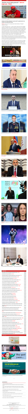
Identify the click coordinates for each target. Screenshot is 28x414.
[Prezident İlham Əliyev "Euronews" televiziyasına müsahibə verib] (14, 190)
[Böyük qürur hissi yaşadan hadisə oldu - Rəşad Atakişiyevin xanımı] (14, 123)
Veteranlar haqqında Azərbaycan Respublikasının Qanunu (9, 392)
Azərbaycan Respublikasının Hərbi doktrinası (7, 383)
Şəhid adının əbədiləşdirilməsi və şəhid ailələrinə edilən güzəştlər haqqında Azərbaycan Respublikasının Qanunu (12, 390)
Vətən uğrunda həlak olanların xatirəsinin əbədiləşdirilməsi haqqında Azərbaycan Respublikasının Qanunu (13, 384)
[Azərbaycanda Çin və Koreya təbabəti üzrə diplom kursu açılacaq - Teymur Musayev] (14, 101)
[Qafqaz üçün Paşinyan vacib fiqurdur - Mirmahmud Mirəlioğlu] (14, 167)
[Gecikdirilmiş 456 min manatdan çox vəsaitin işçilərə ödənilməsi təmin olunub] (14, 368)
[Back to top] (26, 412)
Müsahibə (14, 68)
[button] (24, 370)
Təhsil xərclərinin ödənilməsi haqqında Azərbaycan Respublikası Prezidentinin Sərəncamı (12, 396)
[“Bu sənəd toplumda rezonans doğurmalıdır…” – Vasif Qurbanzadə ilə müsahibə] (14, 256)
